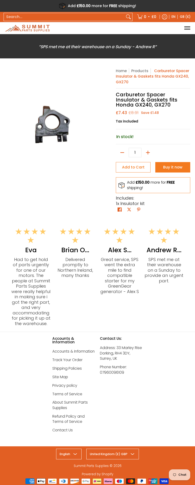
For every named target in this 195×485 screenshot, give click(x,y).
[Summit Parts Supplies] (27, 28)
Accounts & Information (73, 351)
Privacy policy (64, 385)
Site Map (60, 377)
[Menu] (187, 28)
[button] (119, 210)
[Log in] (164, 17)
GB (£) (185, 16)
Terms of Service (67, 394)
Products (139, 71)
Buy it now (172, 167)
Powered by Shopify (97, 474)
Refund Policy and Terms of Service (68, 419)
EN (173, 16)
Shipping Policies (67, 368)
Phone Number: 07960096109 (113, 369)
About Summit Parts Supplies (70, 405)
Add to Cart (133, 167)
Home (121, 71)
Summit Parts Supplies (91, 466)
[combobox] (64, 17)
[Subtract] (122, 152)
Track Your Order (67, 360)
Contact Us (62, 430)
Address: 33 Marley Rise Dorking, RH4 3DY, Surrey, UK (121, 353)
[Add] (147, 152)
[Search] (128, 17)
